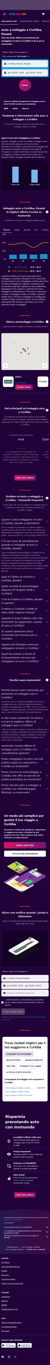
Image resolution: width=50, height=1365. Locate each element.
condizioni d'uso (31, 1017)
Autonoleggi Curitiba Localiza (17, 1088)
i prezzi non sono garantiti (13, 1219)
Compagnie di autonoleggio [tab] (18, 1054)
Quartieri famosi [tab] (13, 1060)
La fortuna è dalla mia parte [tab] (18, 1072)
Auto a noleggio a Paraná (14, 1249)
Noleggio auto (12, 1247)
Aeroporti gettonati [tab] (34, 1060)
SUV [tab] (36, 230)
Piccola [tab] (6, 230)
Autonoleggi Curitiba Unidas (17, 1092)
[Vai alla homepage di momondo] (17, 14)
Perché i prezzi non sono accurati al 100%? (21, 1237)
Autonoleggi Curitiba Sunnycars (18, 1095)
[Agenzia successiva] (44, 365)
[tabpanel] (25, 164)
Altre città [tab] (10, 1066)
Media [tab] (17, 230)
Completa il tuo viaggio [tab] (30, 1066)
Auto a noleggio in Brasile (30, 1247)
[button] (4, 14)
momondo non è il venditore (18, 1227)
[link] (24, 387)
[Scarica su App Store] (24, 1345)
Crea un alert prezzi (21, 1180)
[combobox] (15, 52)
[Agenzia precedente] (5, 365)
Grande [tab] (27, 230)
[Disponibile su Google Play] (8, 1345)
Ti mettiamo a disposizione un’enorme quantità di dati (22, 1232)
